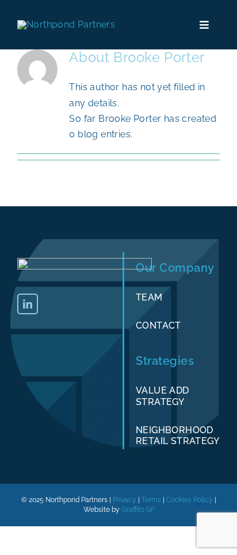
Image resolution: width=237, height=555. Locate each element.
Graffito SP (137, 510)
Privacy (124, 500)
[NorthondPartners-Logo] (66, 24)
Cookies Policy (189, 500)
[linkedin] (27, 304)
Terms (151, 500)
